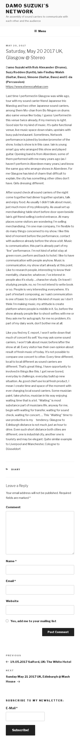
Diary (16, 469)
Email (11, 581)
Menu (42, 31)
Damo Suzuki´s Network (27, 8)
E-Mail (11, 708)
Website (12, 601)
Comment (13, 507)
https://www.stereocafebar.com (27, 86)
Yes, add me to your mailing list (33, 621)
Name (11, 561)
